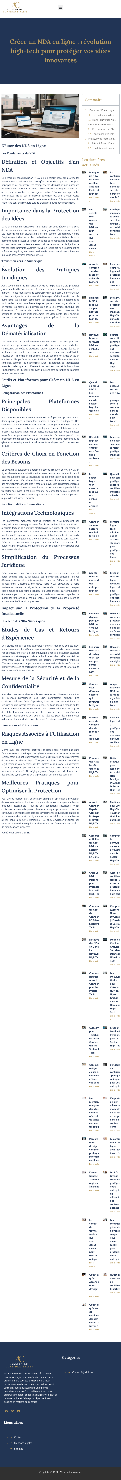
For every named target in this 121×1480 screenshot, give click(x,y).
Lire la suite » (94, 286)
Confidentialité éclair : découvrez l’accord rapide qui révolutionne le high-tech (97, 695)
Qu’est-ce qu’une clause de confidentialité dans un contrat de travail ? (97, 1315)
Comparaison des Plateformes (104, 129)
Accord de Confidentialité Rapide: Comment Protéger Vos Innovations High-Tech (97, 813)
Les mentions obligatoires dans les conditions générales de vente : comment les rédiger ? (96, 1112)
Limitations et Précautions (104, 148)
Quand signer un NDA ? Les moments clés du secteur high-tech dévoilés (94, 396)
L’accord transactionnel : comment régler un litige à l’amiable (97, 1179)
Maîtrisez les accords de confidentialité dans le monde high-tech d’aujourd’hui (97, 728)
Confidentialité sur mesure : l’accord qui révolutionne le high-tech (97, 528)
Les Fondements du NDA (103, 115)
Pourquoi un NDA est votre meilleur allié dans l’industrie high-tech (94, 183)
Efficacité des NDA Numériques (104, 143)
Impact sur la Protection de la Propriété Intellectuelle (102, 138)
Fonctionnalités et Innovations (104, 133)
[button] (60, 7)
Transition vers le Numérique (104, 119)
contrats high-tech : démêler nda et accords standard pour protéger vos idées (115, 539)
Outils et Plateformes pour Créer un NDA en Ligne (102, 124)
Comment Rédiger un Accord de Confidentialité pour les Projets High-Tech (97, 984)
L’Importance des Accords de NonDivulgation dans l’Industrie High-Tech (98, 765)
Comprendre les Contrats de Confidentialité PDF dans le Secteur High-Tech (97, 917)
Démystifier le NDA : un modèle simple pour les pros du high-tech (95, 308)
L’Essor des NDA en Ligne (101, 110)
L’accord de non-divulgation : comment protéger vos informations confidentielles (97, 1149)
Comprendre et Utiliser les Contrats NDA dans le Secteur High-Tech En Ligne (96, 846)
